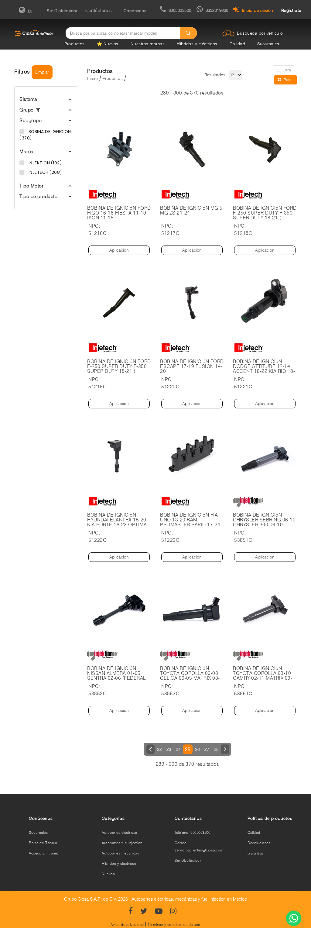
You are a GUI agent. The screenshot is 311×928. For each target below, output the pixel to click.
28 (216, 749)
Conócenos (135, 10)
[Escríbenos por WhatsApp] (293, 919)
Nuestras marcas (148, 43)
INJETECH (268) (44, 172)
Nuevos (108, 873)
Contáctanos (98, 10)
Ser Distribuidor (62, 10)
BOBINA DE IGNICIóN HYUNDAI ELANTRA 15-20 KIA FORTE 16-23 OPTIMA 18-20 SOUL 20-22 (117, 522)
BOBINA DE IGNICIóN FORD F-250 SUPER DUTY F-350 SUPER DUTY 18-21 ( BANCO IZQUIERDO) (119, 369)
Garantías (256, 853)
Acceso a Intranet (43, 853)
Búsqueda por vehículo (260, 33)
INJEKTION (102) (44, 163)
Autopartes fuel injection (122, 842)
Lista (287, 69)
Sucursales (268, 43)
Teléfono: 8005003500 (192, 832)
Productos (74, 43)
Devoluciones (259, 842)
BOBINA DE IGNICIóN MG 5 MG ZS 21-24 (191, 210)
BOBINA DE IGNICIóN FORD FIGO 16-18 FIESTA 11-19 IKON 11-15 (119, 213)
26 (197, 749)
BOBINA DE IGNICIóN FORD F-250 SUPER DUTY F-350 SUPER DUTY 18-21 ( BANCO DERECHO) (265, 215)
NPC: (94, 226)
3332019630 (217, 10)
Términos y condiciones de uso (174, 924)
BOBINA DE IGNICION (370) (45, 135)
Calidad (237, 43)
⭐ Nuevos (107, 43)
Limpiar (42, 72)
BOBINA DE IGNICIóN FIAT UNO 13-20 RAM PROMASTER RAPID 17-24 (190, 520)
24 (178, 749)
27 (206, 749)
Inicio (92, 78)
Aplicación (119, 250)
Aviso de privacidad (127, 924)
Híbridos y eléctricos (197, 43)
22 (159, 749)
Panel (288, 79)
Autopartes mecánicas (120, 853)
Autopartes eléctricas (119, 832)
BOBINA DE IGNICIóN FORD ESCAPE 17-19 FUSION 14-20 (192, 366)
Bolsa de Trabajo (43, 842)
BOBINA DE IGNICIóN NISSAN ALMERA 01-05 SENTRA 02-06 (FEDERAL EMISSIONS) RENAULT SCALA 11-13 (116, 678)
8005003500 (180, 10)
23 (168, 749)
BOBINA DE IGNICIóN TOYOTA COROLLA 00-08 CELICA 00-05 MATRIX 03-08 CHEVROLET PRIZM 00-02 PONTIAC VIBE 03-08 (190, 678)
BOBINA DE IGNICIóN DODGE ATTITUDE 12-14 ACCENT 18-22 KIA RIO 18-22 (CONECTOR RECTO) (264, 369)
